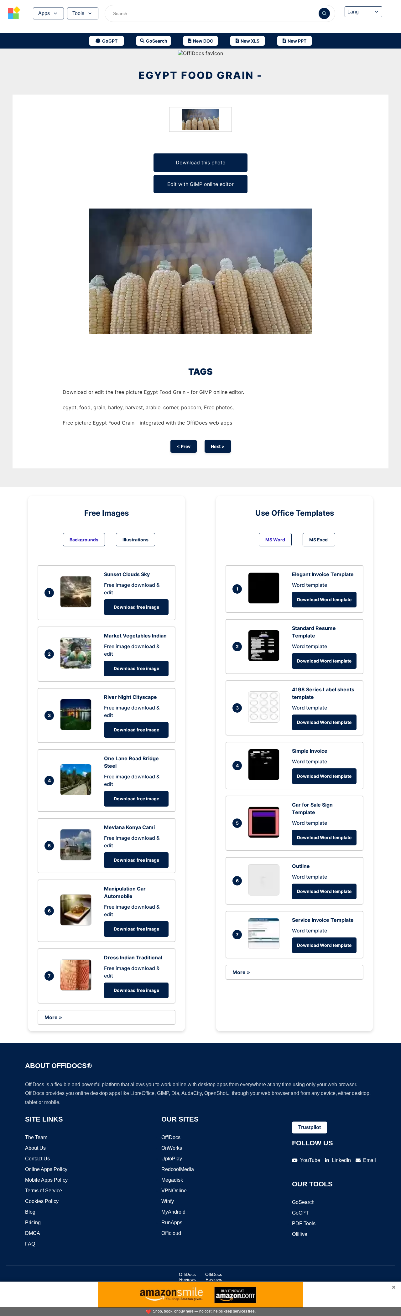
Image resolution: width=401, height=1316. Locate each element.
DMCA (32, 1233)
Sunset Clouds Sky (127, 574)
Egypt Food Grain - (200, 75)
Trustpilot (309, 1127)
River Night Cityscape (130, 697)
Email (369, 1160)
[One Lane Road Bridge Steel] (77, 793)
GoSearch (303, 1202)
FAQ (30, 1243)
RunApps (171, 1222)
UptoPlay (171, 1158)
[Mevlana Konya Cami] (77, 858)
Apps (44, 13)
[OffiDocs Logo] (14, 13)
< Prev (183, 446)
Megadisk (172, 1180)
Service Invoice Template (323, 920)
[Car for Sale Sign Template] (265, 836)
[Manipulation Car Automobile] (77, 924)
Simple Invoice (309, 751)
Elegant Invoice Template (323, 574)
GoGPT (300, 1212)
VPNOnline (174, 1190)
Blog (30, 1212)
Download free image (136, 607)
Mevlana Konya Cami (129, 827)
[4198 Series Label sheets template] (265, 721)
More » (53, 1017)
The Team (36, 1137)
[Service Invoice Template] (265, 947)
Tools (78, 13)
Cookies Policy (42, 1201)
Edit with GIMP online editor (200, 184)
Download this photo (201, 162)
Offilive (299, 1234)
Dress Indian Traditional (133, 957)
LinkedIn (341, 1160)
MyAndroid (173, 1212)
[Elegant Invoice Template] (265, 602)
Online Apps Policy (46, 1169)
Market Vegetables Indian (135, 635)
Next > (218, 446)
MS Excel (319, 539)
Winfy (167, 1201)
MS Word (275, 539)
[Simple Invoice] (265, 778)
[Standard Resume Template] (265, 659)
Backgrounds (84, 539)
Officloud (171, 1233)
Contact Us (37, 1158)
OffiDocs (170, 1137)
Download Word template (324, 599)
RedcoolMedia (177, 1169)
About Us (35, 1148)
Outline (301, 866)
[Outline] (265, 893)
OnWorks (171, 1148)
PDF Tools (303, 1223)
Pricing (33, 1222)
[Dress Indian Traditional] (77, 989)
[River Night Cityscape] (77, 728)
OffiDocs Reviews (187, 1277)
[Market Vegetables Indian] (77, 667)
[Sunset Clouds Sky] (77, 605)
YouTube (310, 1160)
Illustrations (135, 539)
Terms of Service (43, 1190)
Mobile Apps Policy (46, 1180)
